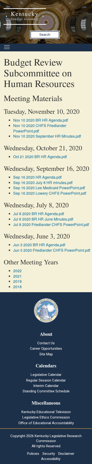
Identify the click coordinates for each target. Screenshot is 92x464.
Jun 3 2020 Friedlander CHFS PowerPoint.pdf (51, 250)
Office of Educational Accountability (46, 423)
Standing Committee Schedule (46, 391)
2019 (17, 281)
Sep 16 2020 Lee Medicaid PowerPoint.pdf (49, 187)
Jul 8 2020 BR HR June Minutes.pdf (43, 219)
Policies (33, 454)
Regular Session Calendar (46, 380)
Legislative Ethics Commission (46, 417)
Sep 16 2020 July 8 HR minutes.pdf (42, 182)
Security (48, 454)
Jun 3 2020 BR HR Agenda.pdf (39, 244)
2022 (17, 270)
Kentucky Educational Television (46, 412)
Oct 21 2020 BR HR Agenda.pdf (40, 156)
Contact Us (46, 343)
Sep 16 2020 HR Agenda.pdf (37, 177)
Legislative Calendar (46, 375)
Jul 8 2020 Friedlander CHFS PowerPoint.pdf (51, 224)
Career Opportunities (46, 348)
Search (44, 35)
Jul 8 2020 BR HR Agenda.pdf (38, 213)
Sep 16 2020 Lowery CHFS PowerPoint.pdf (49, 193)
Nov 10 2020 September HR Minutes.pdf (47, 136)
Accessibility (50, 459)
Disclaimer (66, 454)
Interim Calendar (46, 386)
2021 (17, 276)
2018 (17, 286)
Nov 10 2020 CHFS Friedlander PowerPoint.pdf (39, 128)
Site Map (46, 354)
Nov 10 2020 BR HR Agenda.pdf (40, 120)
